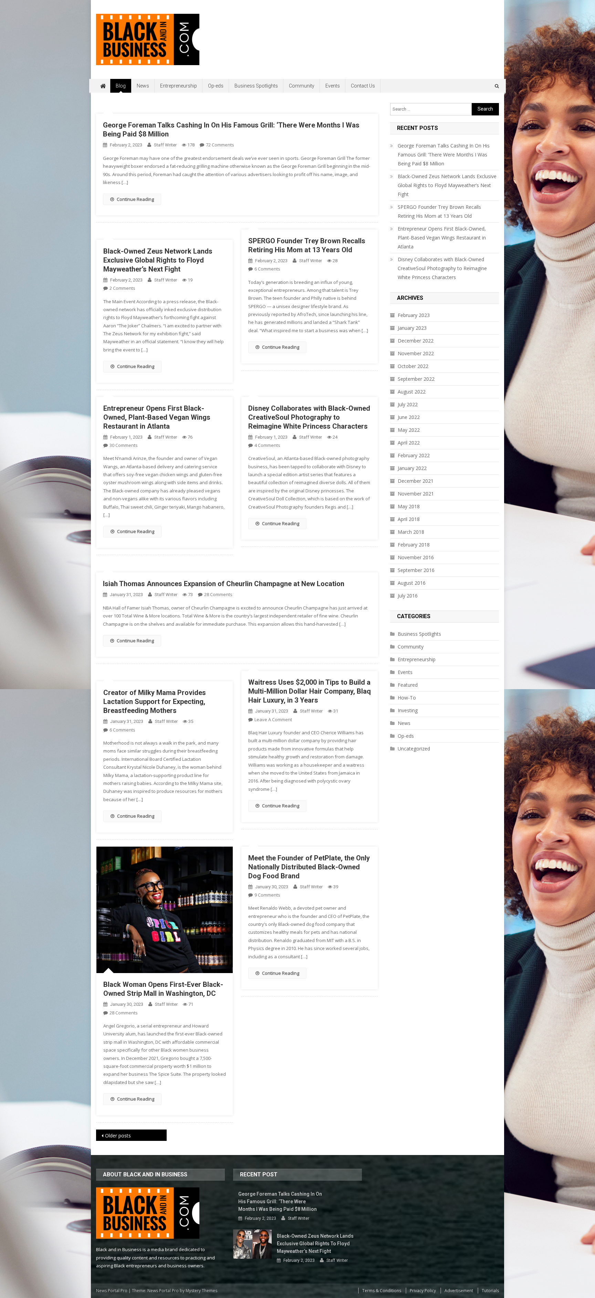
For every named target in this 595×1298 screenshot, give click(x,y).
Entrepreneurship (178, 86)
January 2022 (412, 468)
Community (301, 86)
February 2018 (414, 544)
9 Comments (267, 895)
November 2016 (416, 557)
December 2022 (416, 340)
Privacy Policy (423, 1291)
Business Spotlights (256, 86)
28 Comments (218, 594)
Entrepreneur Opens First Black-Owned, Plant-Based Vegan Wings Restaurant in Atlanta (156, 417)
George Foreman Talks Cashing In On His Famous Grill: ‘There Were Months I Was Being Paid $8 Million (444, 154)
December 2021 (416, 481)
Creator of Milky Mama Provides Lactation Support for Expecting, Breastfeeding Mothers (154, 701)
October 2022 (413, 366)
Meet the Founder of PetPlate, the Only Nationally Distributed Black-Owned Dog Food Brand (309, 867)
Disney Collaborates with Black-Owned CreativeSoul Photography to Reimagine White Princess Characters (309, 417)
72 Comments (220, 145)
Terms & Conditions (381, 1291)
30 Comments (123, 445)
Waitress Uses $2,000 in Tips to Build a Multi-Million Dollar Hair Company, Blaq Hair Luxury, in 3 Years (309, 691)
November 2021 (416, 493)
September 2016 (416, 570)
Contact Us (363, 86)
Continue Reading (135, 199)
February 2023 (414, 315)
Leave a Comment (273, 719)
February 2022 (414, 455)
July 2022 (408, 404)
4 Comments (267, 445)
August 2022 (412, 391)
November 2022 (416, 353)
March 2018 (411, 532)
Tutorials (490, 1291)
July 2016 (408, 595)
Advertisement (459, 1291)
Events (332, 86)
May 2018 (409, 506)
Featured (408, 685)
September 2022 (416, 379)
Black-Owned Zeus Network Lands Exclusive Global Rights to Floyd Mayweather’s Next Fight (157, 260)
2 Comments (122, 288)
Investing (408, 710)
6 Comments (267, 269)
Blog (121, 86)
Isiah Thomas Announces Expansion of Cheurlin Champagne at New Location (223, 584)
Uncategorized (414, 748)
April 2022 (409, 442)
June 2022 (409, 417)
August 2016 (412, 583)
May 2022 (409, 430)
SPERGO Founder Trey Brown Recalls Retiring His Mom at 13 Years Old (439, 211)
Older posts (118, 1135)
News (143, 86)
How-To (407, 697)
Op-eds (215, 86)
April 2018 (409, 519)
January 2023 (412, 328)
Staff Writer (165, 144)
